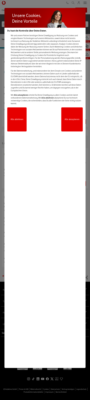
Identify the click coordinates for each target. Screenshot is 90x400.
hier (35, 44)
